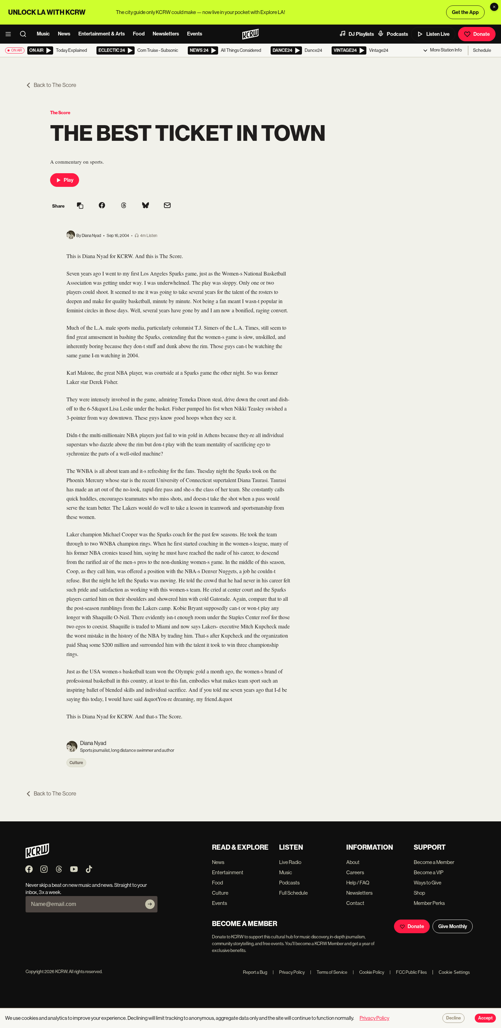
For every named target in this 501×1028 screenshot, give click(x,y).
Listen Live (438, 34)
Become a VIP (428, 872)
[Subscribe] (150, 904)
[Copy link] (80, 206)
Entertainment (227, 872)
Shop (419, 893)
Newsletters (166, 34)
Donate (481, 34)
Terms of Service (328, 972)
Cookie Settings (454, 972)
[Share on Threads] (123, 206)
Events (194, 34)
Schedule (482, 50)
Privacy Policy (289, 972)
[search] (25, 34)
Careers (355, 872)
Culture (76, 762)
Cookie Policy (368, 972)
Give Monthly (452, 926)
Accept (485, 1018)
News (64, 34)
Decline (453, 1018)
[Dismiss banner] (494, 7)
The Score (60, 112)
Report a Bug (255, 972)
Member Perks (429, 903)
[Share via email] (167, 206)
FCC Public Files (408, 972)
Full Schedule (293, 893)
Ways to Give (427, 882)
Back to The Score (55, 85)
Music (43, 34)
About (353, 862)
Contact (355, 903)
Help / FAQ (357, 882)
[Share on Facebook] (101, 206)
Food (139, 34)
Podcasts (397, 34)
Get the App (465, 12)
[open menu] (10, 34)
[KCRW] (37, 857)
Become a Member (434, 862)
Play (68, 180)
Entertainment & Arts (101, 34)
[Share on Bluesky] (145, 206)
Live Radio (290, 862)
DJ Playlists (361, 34)
